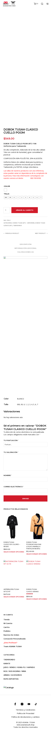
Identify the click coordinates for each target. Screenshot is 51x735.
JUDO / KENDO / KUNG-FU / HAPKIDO (19, 667)
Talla (6, 194)
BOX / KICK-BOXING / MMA (15, 671)
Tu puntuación (11, 440)
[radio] (5, 189)
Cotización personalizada (15, 638)
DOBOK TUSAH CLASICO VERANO (32, 590)
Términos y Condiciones (25, 710)
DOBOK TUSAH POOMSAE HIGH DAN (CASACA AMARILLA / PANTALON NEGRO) (33, 545)
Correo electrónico (14, 487)
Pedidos (7, 631)
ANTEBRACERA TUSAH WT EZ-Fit (11, 590)
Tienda (6, 619)
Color (7, 186)
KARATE (7, 663)
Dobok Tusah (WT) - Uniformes (24, 223)
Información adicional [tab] (25, 248)
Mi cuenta (8, 623)
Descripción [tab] (25, 244)
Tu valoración (11, 452)
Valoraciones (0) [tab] (25, 252)
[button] (36, 3)
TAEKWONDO (17, 225)
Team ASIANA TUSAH (13, 646)
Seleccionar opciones (14, 552)
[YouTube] (29, 704)
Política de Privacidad (25, 713)
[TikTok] (35, 704)
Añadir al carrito (24, 210)
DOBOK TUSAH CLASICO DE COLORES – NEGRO (12, 544)
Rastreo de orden (11, 635)
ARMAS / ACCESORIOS (13, 675)
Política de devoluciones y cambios (25, 717)
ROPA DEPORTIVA (11, 679)
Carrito (7, 627)
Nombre (8, 475)
